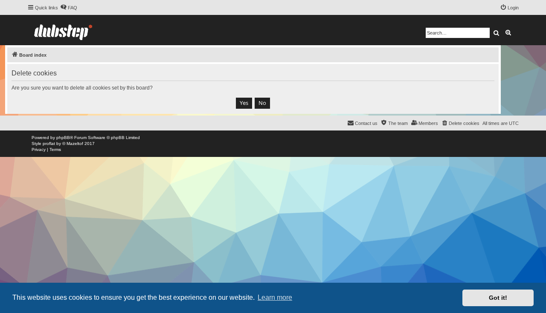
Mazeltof (75, 143)
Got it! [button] (498, 297)
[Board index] (63, 30)
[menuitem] (68, 8)
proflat (49, 143)
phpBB (63, 137)
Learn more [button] (275, 297)
